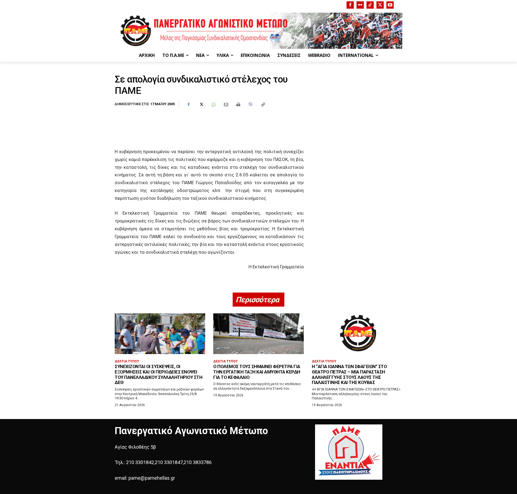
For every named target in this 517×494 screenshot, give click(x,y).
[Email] (225, 104)
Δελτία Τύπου (127, 361)
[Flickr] (360, 5)
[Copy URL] (262, 104)
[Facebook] (350, 5)
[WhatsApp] (213, 104)
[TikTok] (370, 5)
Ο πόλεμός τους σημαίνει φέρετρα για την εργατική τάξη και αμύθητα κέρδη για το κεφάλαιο (256, 372)
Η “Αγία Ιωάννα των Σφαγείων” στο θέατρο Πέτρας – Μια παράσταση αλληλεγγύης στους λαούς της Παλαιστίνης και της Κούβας (349, 374)
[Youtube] (390, 5)
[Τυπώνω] (238, 104)
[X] (380, 5)
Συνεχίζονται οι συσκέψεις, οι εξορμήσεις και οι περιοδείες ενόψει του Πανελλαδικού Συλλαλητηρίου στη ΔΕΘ (158, 374)
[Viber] (250, 104)
